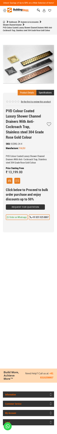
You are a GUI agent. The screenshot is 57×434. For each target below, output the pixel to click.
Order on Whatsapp (18, 217)
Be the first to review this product (36, 101)
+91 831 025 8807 (40, 217)
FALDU (22, 148)
